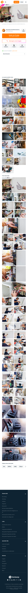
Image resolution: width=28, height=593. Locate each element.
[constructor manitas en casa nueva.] (13, 117)
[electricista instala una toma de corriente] (8, 107)
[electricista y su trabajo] (8, 185)
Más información (6, 53)
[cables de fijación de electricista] (8, 98)
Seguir (23, 31)
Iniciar (22, 2)
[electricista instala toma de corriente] (8, 128)
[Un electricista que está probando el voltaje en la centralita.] (8, 82)
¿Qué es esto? (14, 50)
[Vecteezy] (2, 2)
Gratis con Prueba (14, 35)
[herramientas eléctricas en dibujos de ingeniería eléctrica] (8, 136)
